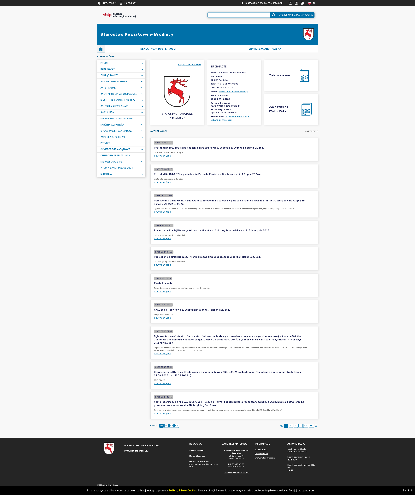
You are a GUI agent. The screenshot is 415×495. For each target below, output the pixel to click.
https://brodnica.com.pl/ (237, 116)
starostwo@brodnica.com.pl (233, 91)
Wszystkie (311, 131)
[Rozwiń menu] (142, 63)
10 (161, 426)
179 (311, 426)
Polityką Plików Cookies (183, 490)
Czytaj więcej (162, 156)
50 (171, 426)
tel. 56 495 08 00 (236, 464)
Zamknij (408, 490)
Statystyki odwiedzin (265, 458)
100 (176, 426)
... (300, 426)
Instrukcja (130, 3)
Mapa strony (109, 3)
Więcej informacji (222, 120)
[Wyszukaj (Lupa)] (273, 15)
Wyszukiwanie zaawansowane (296, 15)
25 (166, 426)
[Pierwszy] (281, 426)
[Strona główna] (101, 49)
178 (305, 426)
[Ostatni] (316, 426)
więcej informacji (189, 65)
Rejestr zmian (261, 454)
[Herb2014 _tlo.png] (308, 34)
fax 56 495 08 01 (236, 467)
